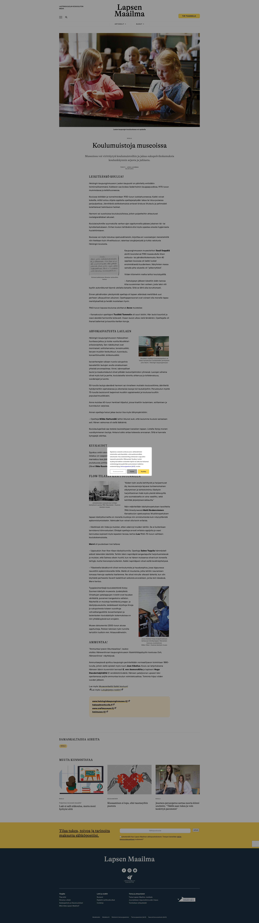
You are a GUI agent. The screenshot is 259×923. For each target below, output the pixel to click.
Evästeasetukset (118, 471)
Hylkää (132, 471)
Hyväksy (143, 471)
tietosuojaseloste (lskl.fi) (128, 466)
